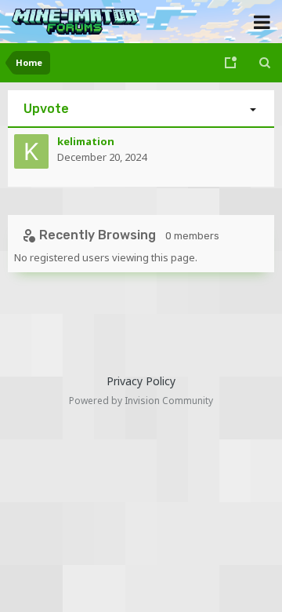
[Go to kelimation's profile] (31, 151)
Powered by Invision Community (141, 400)
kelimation (85, 141)
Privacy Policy (141, 380)
